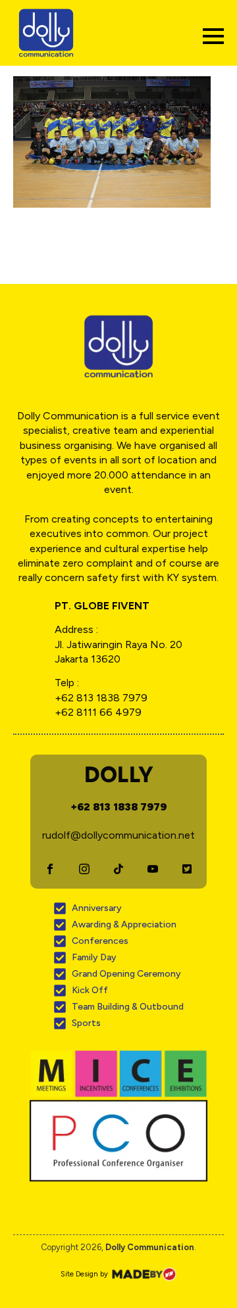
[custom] (50, 869)
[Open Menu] (213, 36)
